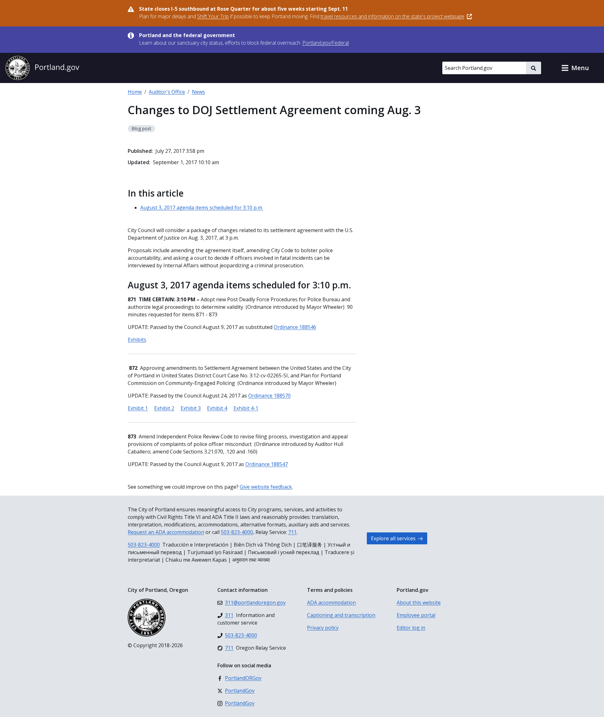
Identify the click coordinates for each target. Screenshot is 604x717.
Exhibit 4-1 (245, 408)
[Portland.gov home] (42, 68)
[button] (575, 68)
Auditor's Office (167, 91)
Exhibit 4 (217, 408)
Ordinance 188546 (295, 327)
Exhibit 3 (191, 408)
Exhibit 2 (164, 408)
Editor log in (411, 627)
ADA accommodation (331, 602)
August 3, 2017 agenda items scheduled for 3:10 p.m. (201, 207)
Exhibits (137, 339)
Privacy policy (322, 627)
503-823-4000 (237, 532)
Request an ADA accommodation (166, 532)
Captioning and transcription (341, 615)
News (198, 91)
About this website (419, 602)
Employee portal (416, 615)
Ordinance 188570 (269, 395)
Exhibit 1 (138, 408)
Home (135, 91)
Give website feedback (266, 486)
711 (292, 532)
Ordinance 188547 (266, 464)
